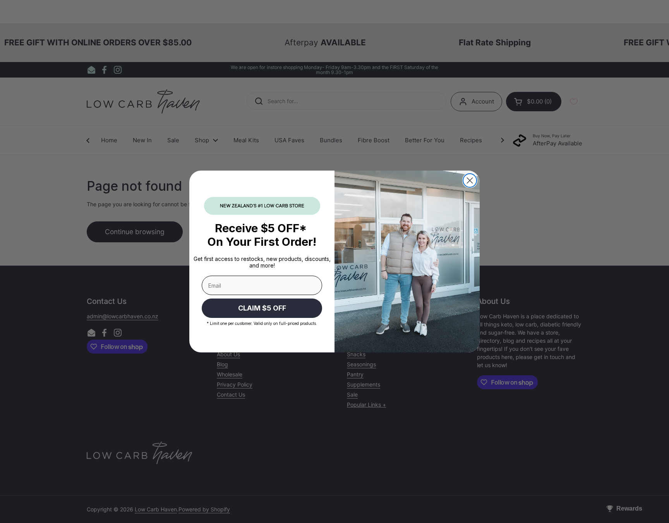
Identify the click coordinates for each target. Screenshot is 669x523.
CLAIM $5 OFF (262, 308)
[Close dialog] (470, 180)
